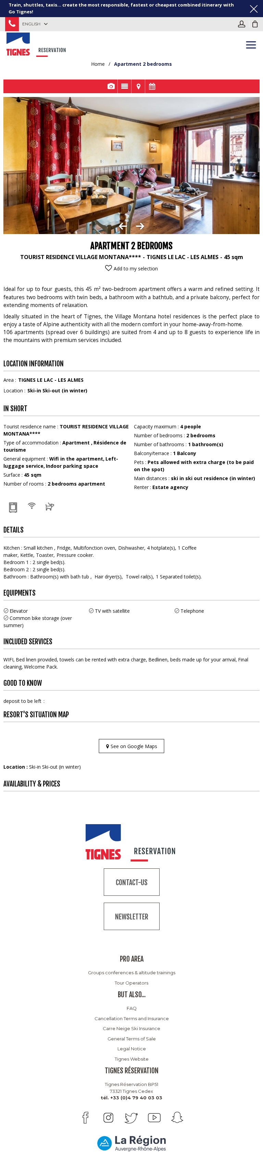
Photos (110, 86)
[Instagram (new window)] (108, 1118)
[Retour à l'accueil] (36, 43)
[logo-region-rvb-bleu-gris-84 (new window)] (131, 1143)
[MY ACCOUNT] (243, 24)
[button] (255, 24)
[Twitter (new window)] (131, 1118)
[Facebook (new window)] (85, 1118)
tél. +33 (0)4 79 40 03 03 (131, 1097)
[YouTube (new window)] (154, 1118)
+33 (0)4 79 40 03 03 (12, 24)
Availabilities (152, 86)
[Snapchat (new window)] (177, 1118)
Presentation (124, 86)
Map (138, 86)
